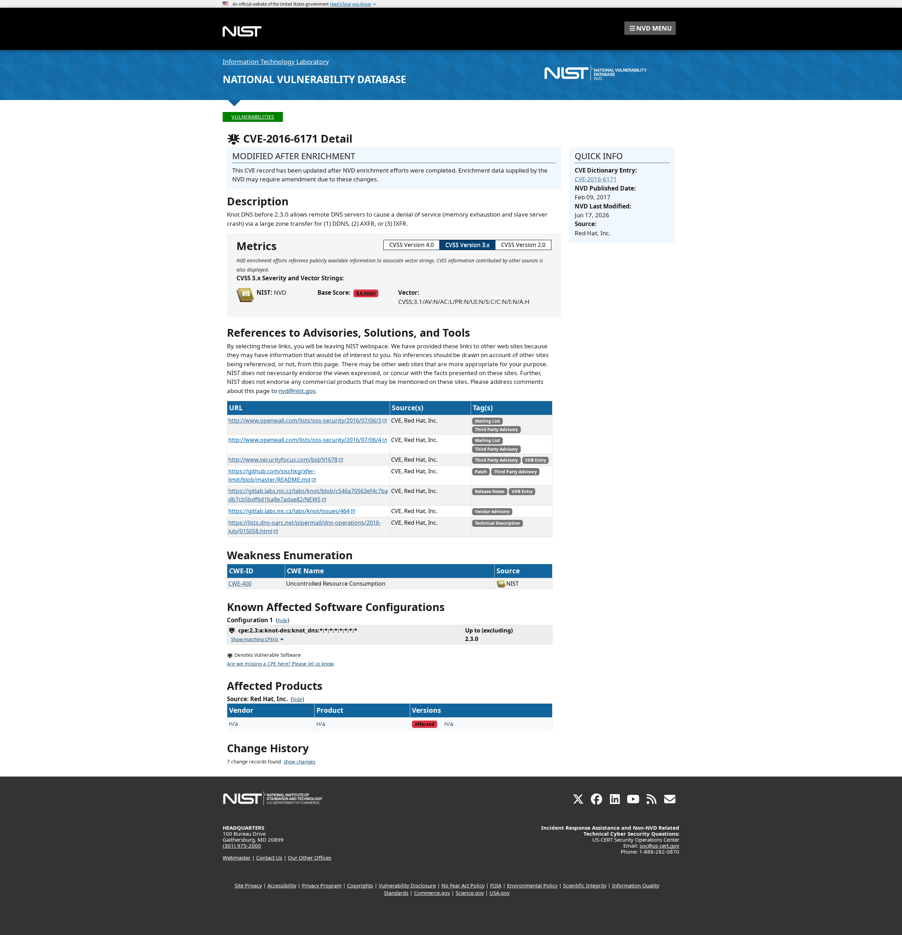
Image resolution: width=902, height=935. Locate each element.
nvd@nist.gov (296, 391)
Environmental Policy (532, 885)
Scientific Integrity (584, 885)
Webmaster (237, 857)
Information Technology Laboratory (276, 61)
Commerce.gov (432, 893)
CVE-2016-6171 (596, 179)
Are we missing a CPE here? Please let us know (280, 664)
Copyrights (360, 885)
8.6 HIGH (366, 293)
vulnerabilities (252, 116)
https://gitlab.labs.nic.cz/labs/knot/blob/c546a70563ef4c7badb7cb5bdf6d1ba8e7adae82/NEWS (308, 495)
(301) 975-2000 (242, 845)
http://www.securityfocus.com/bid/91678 (283, 459)
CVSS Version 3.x (467, 245)
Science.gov (470, 893)
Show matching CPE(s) (255, 639)
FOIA (495, 885)
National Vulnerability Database (314, 79)
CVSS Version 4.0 (411, 245)
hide (283, 620)
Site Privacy (248, 885)
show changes (299, 762)
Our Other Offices (309, 857)
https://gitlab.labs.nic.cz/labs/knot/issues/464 (289, 511)
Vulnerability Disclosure (407, 885)
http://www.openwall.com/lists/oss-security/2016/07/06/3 (304, 420)
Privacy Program (321, 885)
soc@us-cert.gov (659, 845)
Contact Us (269, 857)
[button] (650, 28)
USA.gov (499, 893)
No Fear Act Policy (462, 885)
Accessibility (281, 885)
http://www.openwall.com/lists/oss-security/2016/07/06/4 (304, 440)
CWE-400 (240, 583)
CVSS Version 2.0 (523, 245)
